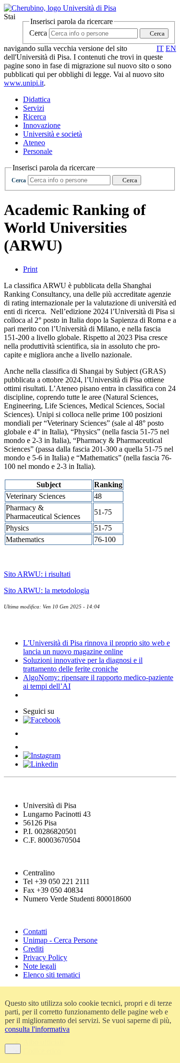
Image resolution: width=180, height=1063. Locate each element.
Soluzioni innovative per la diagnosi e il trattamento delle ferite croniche (83, 664)
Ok (13, 1048)
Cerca (38, 33)
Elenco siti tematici (51, 975)
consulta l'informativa (37, 1029)
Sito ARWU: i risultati (37, 574)
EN (171, 48)
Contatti (35, 931)
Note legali (39, 966)
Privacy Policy (45, 957)
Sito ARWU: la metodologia (46, 590)
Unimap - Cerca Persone (60, 940)
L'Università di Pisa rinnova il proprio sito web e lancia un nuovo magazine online (96, 647)
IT (160, 48)
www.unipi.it (24, 83)
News (14, 624)
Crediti (33, 949)
